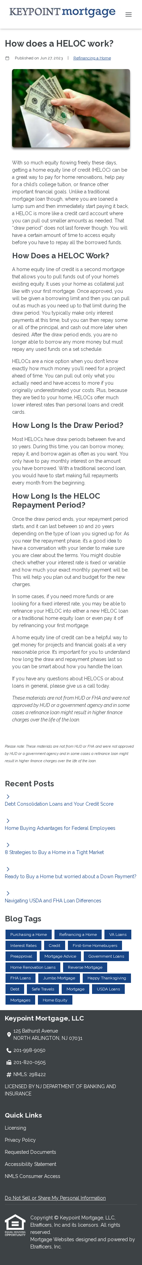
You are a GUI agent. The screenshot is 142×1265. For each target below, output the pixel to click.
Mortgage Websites (52, 1239)
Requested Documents (30, 1152)
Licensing (15, 1128)
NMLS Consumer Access (32, 1176)
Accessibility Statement (30, 1164)
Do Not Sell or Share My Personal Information (55, 1198)
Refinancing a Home (92, 58)
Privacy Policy (20, 1140)
